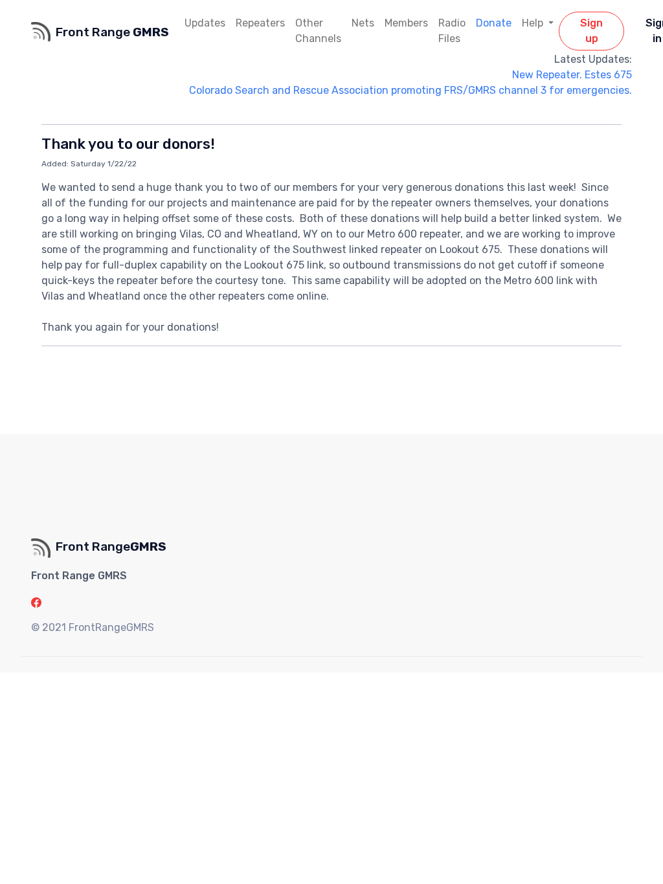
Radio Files (452, 31)
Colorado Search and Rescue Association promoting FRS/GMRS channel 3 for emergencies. (410, 90)
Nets (363, 23)
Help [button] (534, 23)
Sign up (591, 31)
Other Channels (318, 31)
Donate (493, 23)
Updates (205, 23)
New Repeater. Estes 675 (572, 75)
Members (406, 23)
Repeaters (260, 23)
